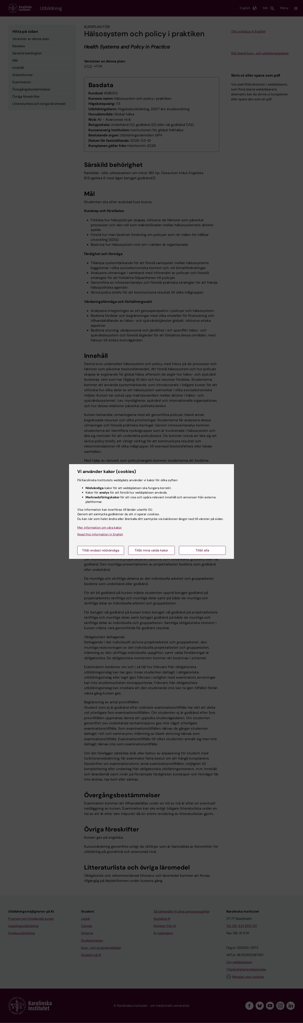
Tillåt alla (202, 550)
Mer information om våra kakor (99, 528)
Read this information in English (100, 534)
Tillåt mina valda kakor (151, 550)
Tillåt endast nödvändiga (100, 550)
